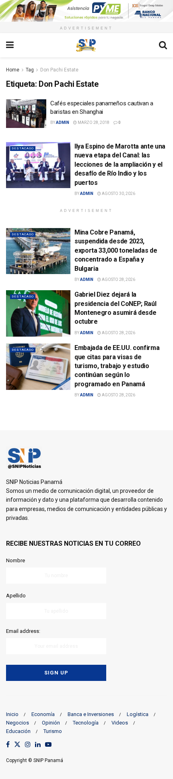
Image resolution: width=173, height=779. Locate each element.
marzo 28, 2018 (93, 122)
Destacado (23, 148)
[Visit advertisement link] (86, 11)
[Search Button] (163, 45)
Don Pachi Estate (59, 70)
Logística (137, 714)
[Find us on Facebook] (8, 745)
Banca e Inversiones (91, 714)
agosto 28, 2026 (118, 279)
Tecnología (86, 723)
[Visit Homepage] (86, 45)
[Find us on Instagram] (28, 745)
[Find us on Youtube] (48, 745)
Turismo (52, 731)
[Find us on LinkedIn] (38, 745)
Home (12, 70)
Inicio (12, 714)
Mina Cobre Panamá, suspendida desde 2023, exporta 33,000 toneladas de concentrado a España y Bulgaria (115, 250)
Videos (119, 723)
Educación (18, 731)
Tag (30, 70)
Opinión (51, 723)
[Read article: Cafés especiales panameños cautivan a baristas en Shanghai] (26, 113)
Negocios (17, 723)
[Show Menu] (10, 45)
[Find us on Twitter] (17, 745)
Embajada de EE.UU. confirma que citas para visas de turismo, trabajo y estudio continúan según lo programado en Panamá (116, 366)
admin (62, 122)
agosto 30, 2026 (118, 193)
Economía (43, 714)
